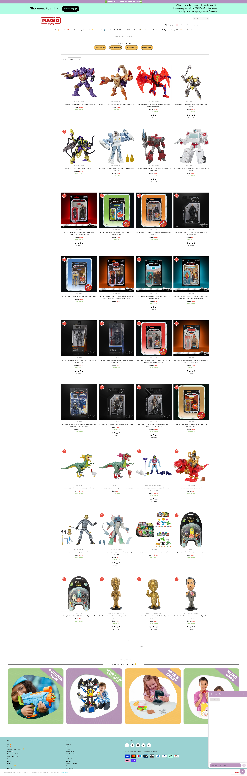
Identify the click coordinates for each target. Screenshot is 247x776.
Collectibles (129, 36)
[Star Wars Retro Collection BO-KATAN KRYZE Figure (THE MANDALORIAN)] (116, 210)
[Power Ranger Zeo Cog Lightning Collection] (79, 530)
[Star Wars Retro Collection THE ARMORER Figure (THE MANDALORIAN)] (191, 402)
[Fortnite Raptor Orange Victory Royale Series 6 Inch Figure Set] (116, 466)
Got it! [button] (237, 772)
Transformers (79, 102)
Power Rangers (79, 549)
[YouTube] (143, 745)
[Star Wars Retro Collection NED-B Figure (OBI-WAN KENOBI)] (79, 274)
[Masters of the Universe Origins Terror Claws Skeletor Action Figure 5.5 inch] (154, 466)
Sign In (195, 25)
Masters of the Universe (153, 485)
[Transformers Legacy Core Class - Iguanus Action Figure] (79, 82)
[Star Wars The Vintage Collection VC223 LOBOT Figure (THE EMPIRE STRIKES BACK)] (191, 338)
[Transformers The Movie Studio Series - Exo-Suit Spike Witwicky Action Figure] (116, 146)
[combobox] (199, 18)
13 (138, 646)
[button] (74, 59)
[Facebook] (127, 745)
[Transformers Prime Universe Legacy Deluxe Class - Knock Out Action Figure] (154, 146)
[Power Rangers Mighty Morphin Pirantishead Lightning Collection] (116, 530)
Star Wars (79, 229)
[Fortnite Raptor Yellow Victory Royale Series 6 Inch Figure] (79, 466)
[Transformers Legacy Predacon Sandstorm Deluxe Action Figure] (116, 82)
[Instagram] (132, 745)
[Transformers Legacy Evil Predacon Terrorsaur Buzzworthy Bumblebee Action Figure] (154, 82)
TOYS (122, 36)
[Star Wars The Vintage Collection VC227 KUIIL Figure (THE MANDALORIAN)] (154, 274)
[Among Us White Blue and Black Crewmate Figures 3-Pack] (79, 594)
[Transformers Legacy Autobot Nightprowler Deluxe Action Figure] (191, 82)
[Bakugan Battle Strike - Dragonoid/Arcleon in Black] (154, 530)
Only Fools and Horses (116, 613)
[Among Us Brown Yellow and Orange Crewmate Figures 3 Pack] (191, 530)
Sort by (63, 59)
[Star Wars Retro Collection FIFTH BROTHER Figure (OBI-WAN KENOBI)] (154, 210)
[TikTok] (138, 745)
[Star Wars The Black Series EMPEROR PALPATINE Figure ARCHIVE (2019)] (191, 210)
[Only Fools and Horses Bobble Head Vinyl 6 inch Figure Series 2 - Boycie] (191, 594)
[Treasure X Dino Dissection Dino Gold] (191, 466)
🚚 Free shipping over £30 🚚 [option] (123, 2)
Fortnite (79, 485)
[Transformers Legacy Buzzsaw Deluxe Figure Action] (79, 146)
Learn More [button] (64, 772)
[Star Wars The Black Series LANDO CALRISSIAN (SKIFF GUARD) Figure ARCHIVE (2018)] (154, 402)
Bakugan (154, 549)
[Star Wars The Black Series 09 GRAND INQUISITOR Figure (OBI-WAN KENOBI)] (116, 338)
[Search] (201, 18)
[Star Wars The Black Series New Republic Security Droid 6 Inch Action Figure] (79, 338)
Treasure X (191, 485)
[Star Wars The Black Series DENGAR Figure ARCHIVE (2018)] (116, 402)
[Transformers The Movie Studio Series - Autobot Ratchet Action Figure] (191, 146)
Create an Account (204, 25)
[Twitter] (149, 745)
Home (116, 36)
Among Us (191, 549)
